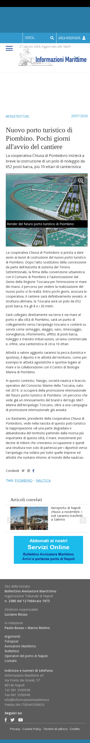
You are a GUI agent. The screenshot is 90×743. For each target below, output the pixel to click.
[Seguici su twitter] (12, 720)
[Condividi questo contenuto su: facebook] (33, 470)
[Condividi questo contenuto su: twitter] (23, 470)
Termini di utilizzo (55, 729)
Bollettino (12, 651)
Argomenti (12, 636)
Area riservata (69, 38)
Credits (75, 729)
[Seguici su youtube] (20, 720)
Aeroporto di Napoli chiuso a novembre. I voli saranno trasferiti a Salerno (67, 514)
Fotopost (11, 641)
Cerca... (30, 38)
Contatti (11, 661)
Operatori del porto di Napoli (26, 656)
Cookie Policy (32, 729)
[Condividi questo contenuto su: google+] (28, 470)
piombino (24, 480)
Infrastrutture (17, 116)
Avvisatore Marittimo (20, 646)
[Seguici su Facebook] (6, 720)
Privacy (15, 729)
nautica (43, 480)
